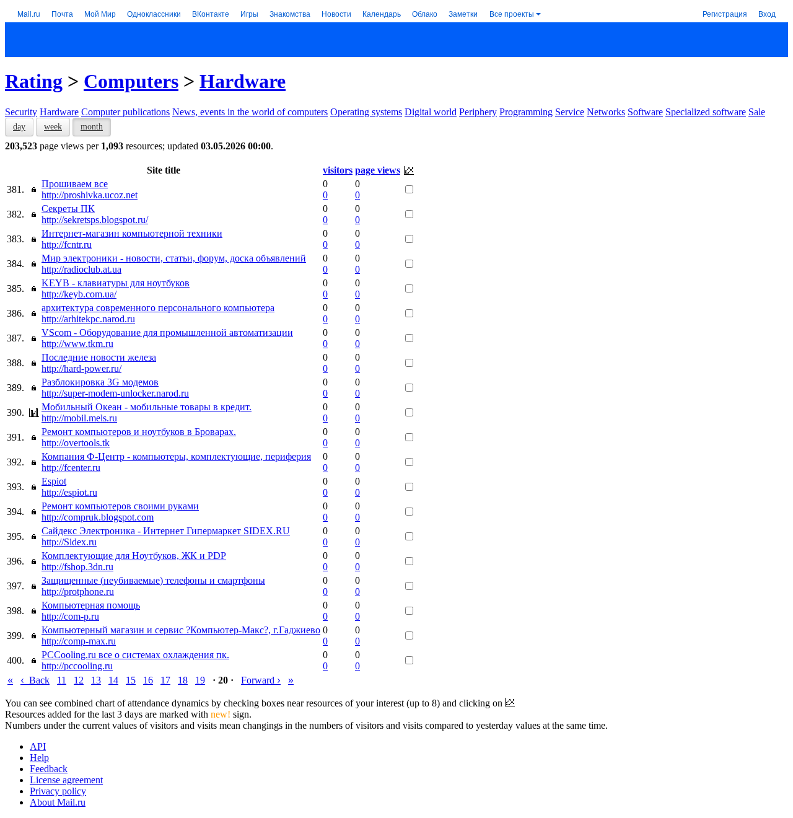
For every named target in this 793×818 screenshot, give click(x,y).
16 (148, 680)
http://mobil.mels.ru (79, 418)
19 (200, 680)
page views (377, 170)
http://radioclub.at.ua (81, 269)
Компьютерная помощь (91, 605)
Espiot (54, 481)
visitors (338, 170)
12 (79, 680)
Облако (424, 13)
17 (165, 680)
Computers (131, 81)
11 (61, 680)
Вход (767, 13)
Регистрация (725, 13)
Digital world (431, 112)
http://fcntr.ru (67, 244)
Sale (756, 112)
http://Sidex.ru (69, 542)
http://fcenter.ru (71, 467)
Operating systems (366, 112)
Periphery (478, 112)
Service (569, 112)
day (19, 126)
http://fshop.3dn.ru (77, 566)
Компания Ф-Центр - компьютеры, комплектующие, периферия (176, 456)
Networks (606, 112)
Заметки (463, 13)
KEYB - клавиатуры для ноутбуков (116, 283)
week (53, 126)
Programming (526, 112)
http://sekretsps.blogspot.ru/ (95, 219)
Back (35, 680)
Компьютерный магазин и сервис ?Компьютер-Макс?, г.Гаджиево (181, 630)
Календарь (381, 13)
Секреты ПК (68, 208)
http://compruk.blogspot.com (98, 517)
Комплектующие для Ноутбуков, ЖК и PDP (134, 555)
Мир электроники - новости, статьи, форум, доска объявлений (174, 258)
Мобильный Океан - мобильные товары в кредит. (147, 407)
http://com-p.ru (70, 616)
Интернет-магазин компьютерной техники (132, 233)
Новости (336, 13)
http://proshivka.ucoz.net (90, 195)
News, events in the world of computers (250, 112)
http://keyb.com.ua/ (79, 294)
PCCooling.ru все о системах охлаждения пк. (135, 654)
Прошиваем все (75, 183)
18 (183, 680)
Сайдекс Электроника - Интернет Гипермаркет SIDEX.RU (166, 531)
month (92, 126)
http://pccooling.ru (77, 666)
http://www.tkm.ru (77, 343)
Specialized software (705, 112)
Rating (34, 81)
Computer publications (125, 112)
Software (645, 112)
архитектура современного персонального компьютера (158, 307)
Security (21, 112)
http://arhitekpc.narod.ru (88, 319)
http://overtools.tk (76, 443)
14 (113, 680)
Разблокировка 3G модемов (100, 382)
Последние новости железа (99, 357)
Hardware (242, 81)
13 (96, 680)
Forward (261, 680)
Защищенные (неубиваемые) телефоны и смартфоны (153, 580)
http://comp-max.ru (79, 641)
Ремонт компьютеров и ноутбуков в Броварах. (139, 431)
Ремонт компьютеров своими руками (120, 506)
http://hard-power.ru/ (81, 368)
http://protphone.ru (78, 591)
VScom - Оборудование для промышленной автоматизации (167, 332)
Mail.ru (28, 13)
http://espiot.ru (69, 492)
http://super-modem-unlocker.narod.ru (115, 393)
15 (131, 680)
